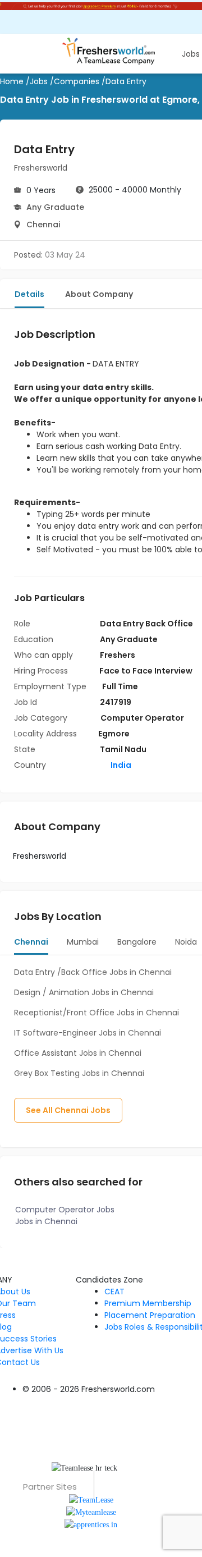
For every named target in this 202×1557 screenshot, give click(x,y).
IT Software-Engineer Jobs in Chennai (87, 1032)
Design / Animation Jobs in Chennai (84, 992)
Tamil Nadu (123, 749)
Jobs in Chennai (46, 1221)
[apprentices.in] (91, 1524)
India (120, 765)
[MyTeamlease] (91, 1512)
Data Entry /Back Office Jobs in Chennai (93, 972)
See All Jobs (68, 1110)
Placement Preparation (149, 1315)
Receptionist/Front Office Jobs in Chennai (96, 1012)
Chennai (43, 224)
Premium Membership (147, 1303)
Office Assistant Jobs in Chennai (77, 1053)
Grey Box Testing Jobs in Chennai (79, 1073)
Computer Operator (142, 717)
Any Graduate (55, 207)
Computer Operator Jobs (64, 1209)
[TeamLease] (91, 1499)
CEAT (114, 1291)
